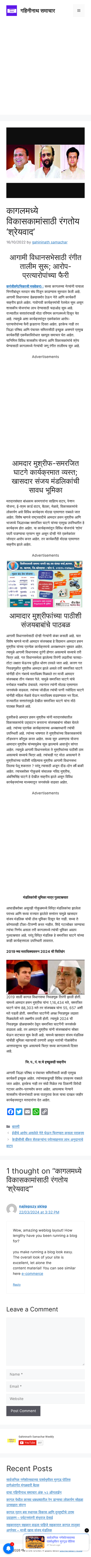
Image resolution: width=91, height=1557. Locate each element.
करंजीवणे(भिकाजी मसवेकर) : (25, 286)
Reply (17, 1284)
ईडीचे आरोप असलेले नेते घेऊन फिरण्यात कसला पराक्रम (48, 1133)
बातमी (15, 1126)
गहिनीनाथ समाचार (38, 10)
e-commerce (32, 1273)
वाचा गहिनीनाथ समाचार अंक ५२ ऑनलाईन (34, 1492)
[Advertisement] (45, 69)
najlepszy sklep (33, 1206)
